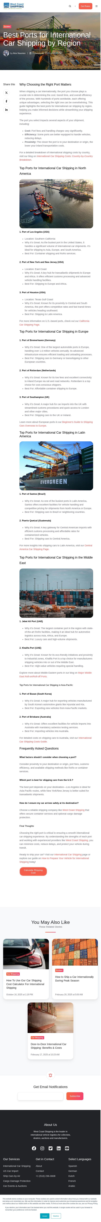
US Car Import (10, 1171)
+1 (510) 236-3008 (45, 1176)
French (72, 1181)
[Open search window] (70, 6)
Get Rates (85, 6)
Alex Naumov (19, 53)
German (72, 1171)
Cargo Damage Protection (17, 1181)
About (39, 1166)
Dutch (71, 1176)
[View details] (34, 1148)
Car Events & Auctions (15, 1186)
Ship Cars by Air (11, 1176)
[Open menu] (96, 6)
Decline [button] (56, 1216)
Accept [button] (44, 1216)
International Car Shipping (17, 1166)
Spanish (72, 1166)
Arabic (71, 1186)
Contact (40, 1171)
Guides (7, 26)
